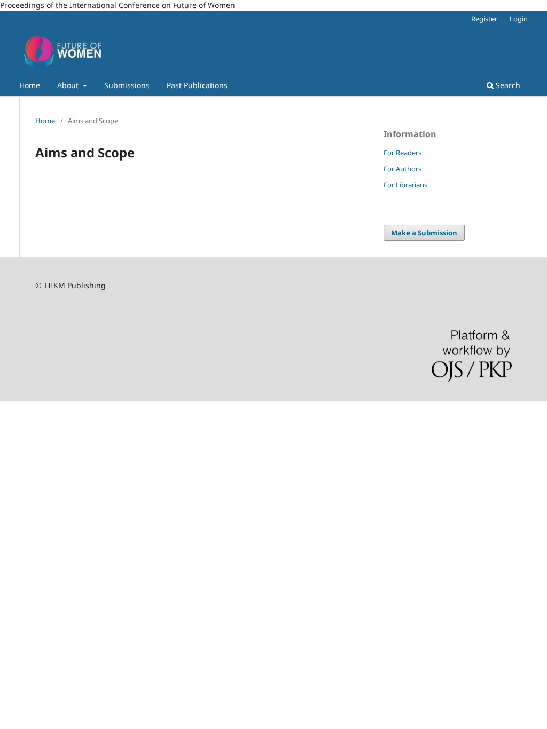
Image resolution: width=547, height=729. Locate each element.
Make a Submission (424, 232)
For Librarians (405, 184)
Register (484, 18)
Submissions (127, 85)
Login (519, 18)
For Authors (402, 168)
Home (29, 85)
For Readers (402, 152)
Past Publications (197, 85)
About (69, 85)
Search (507, 85)
